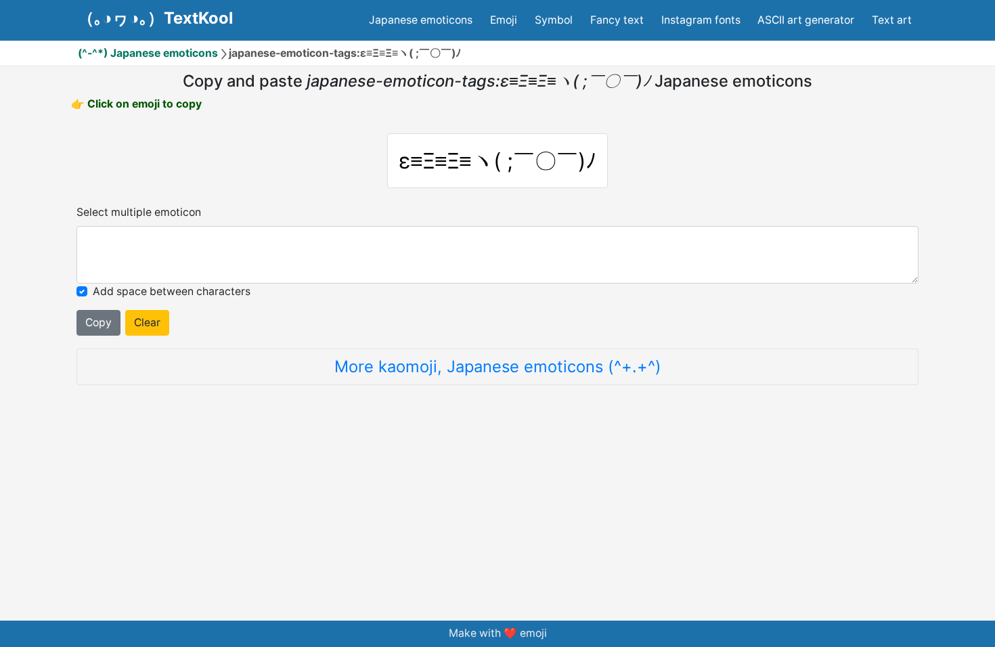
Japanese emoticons (420, 20)
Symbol (554, 20)
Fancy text (617, 20)
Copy (98, 322)
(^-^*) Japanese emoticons (148, 53)
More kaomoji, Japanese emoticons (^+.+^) (497, 366)
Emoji (503, 20)
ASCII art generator (805, 20)
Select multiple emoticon (138, 212)
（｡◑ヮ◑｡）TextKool (155, 18)
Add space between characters (171, 291)
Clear (147, 322)
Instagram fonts (700, 20)
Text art (892, 20)
